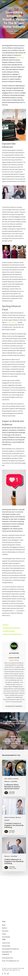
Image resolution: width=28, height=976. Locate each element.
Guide (5, 778)
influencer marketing (13, 778)
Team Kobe (10, 31)
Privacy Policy (6, 946)
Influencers (18, 7)
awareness (9, 7)
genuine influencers (11, 322)
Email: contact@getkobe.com (10, 961)
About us (4, 928)
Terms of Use (6, 943)
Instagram (6, 820)
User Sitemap (6, 937)
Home (3, 925)
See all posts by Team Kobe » (14, 706)
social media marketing (9, 631)
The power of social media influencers (12, 634)
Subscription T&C (7, 952)
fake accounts (20, 57)
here (15, 611)
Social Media (14, 781)
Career (4, 934)
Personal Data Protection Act (10, 949)
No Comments (14, 33)
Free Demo (5, 931)
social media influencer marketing (11, 628)
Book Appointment (7, 958)
